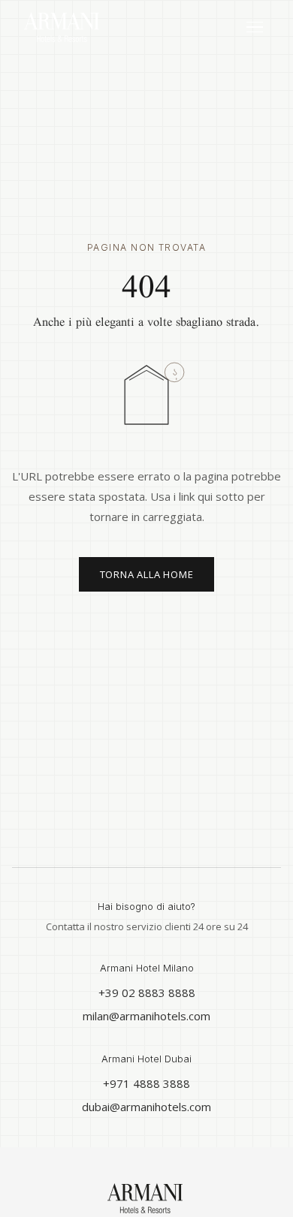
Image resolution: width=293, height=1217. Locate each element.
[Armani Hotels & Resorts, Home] (99, 27)
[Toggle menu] (254, 27)
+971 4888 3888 (146, 1083)
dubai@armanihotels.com (146, 1106)
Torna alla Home (147, 574)
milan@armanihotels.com (146, 1015)
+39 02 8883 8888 (146, 992)
